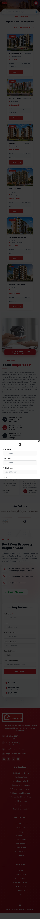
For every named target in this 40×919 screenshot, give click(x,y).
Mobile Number (8, 468)
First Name (7, 449)
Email (5, 477)
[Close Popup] (39, 441)
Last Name (7, 459)
